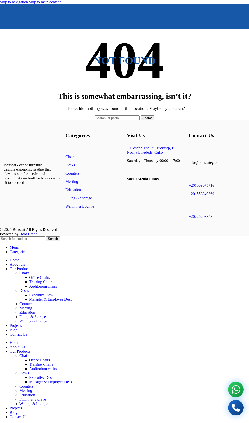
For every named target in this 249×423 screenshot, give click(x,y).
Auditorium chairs (43, 286)
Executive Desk (41, 295)
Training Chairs (41, 282)
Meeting (71, 181)
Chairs (70, 157)
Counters (72, 173)
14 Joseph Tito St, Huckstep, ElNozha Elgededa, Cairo (151, 150)
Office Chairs (39, 277)
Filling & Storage (78, 198)
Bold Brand (28, 234)
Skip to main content (45, 2)
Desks (70, 165)
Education (73, 190)
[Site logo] (112, 30)
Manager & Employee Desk (50, 299)
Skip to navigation (14, 2)
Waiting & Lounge (79, 206)
